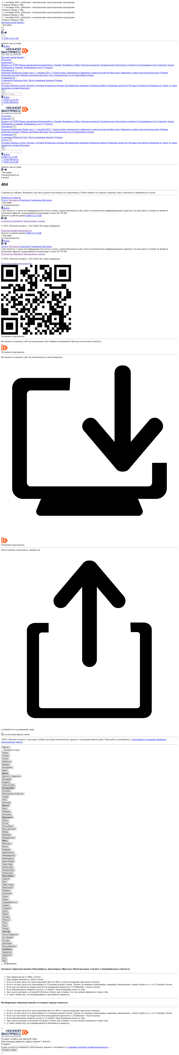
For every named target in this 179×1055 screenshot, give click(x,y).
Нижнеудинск (8, 858)
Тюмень (5, 929)
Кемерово (6, 811)
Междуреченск (8, 838)
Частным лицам (8, 22)
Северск (5, 905)
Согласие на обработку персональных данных (23, 221)
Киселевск (6, 814)
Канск (4, 808)
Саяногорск (7, 893)
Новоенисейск (8, 870)
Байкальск (6, 761)
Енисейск (6, 791)
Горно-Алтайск (8, 785)
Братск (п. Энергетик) (11, 776)
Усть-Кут (6, 940)
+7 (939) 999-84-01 (10, 102)
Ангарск (5, 756)
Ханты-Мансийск (9, 946)
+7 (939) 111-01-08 (9, 38)
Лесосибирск (7, 826)
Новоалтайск (7, 867)
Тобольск (6, 920)
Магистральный (9, 829)
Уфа (7, 943)
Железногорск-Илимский (12, 794)
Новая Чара (7, 864)
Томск (4, 923)
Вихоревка (6, 779)
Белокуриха (7, 767)
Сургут (5, 911)
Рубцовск (6, 890)
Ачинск (5, 759)
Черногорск (7, 955)
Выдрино (6, 782)
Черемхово (7, 952)
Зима (4, 800)
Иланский (6, 803)
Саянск (5, 896)
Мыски (5, 846)
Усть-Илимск (7, 937)
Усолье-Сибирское (10, 934)
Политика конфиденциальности (16, 230)
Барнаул (6, 764)
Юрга (4, 961)
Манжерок (6, 835)
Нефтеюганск (8, 852)
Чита (4, 958)
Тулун (4, 926)
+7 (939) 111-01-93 (9, 100)
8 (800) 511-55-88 (9, 157)
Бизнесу (20, 22)
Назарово (6, 849)
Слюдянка (6, 908)
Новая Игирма (8, 861)
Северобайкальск (9, 902)
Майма (5, 832)
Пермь (7, 885)
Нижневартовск (8, 855)
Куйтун (5, 820)
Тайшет (5, 914)
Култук (5, 823)
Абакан (5, 753)
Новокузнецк (7, 873)
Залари (5, 797)
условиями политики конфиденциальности (87, 1047)
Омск (4, 882)
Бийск (4, 770)
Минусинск (6, 844)
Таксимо (5, 917)
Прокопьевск (7, 888)
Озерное (5, 879)
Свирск (5, 899)
